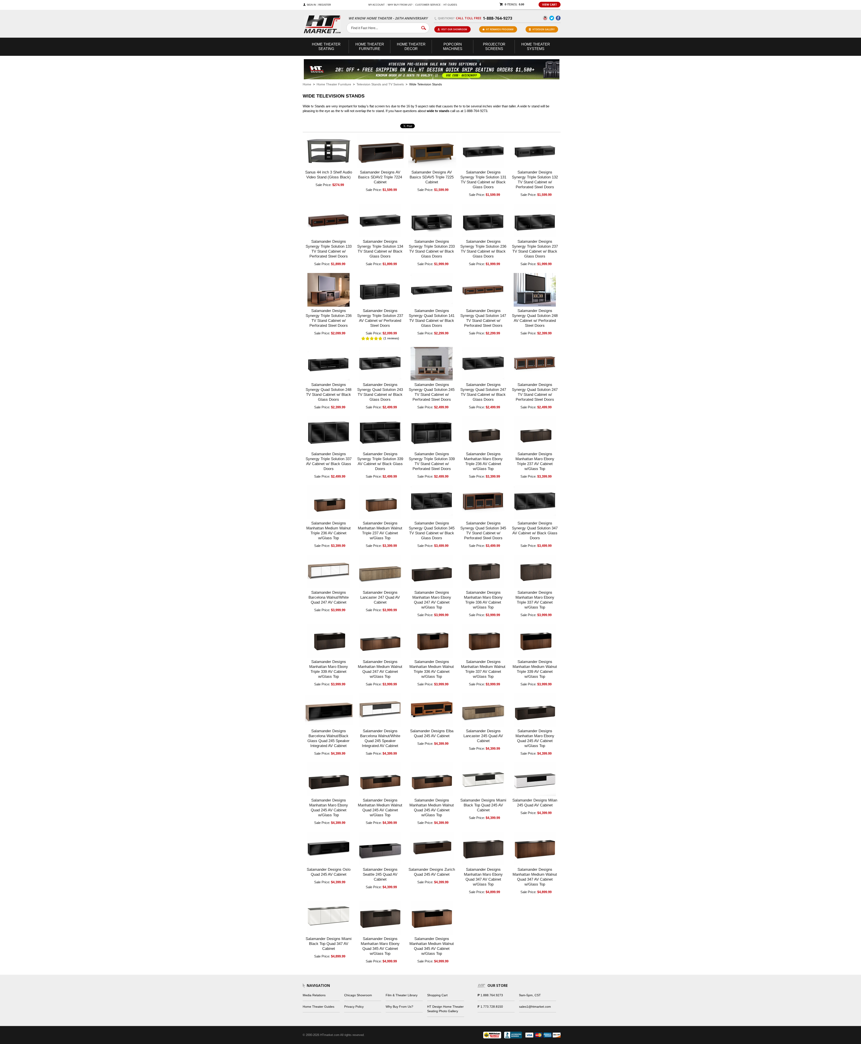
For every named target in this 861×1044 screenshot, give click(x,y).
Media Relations (314, 995)
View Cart (549, 4)
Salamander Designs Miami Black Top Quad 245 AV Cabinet (483, 805)
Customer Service (428, 4)
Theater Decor (411, 46)
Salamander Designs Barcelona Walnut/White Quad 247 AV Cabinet (329, 597)
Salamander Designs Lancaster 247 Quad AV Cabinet (380, 597)
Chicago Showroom (358, 995)
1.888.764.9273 (492, 995)
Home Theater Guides (318, 1006)
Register (324, 5)
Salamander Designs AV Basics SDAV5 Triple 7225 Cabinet (432, 177)
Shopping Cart (437, 995)
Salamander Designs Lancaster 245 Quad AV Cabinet (483, 736)
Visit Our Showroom (454, 29)
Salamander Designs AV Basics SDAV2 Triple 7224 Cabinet (380, 177)
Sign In (311, 5)
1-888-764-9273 (497, 18)
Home (307, 84)
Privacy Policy (354, 1006)
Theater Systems (535, 46)
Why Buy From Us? (399, 1006)
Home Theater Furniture (334, 84)
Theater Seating (326, 46)
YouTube (545, 18)
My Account (376, 4)
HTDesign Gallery (543, 29)
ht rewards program (499, 29)
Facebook (558, 18)
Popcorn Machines (452, 46)
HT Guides (450, 4)
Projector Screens (494, 46)
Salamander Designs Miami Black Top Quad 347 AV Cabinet (329, 944)
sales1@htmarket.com (535, 1006)
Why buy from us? (400, 4)
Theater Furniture (369, 46)
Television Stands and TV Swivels (380, 84)
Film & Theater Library (401, 995)
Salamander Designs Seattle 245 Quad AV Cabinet (380, 874)
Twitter (551, 18)
